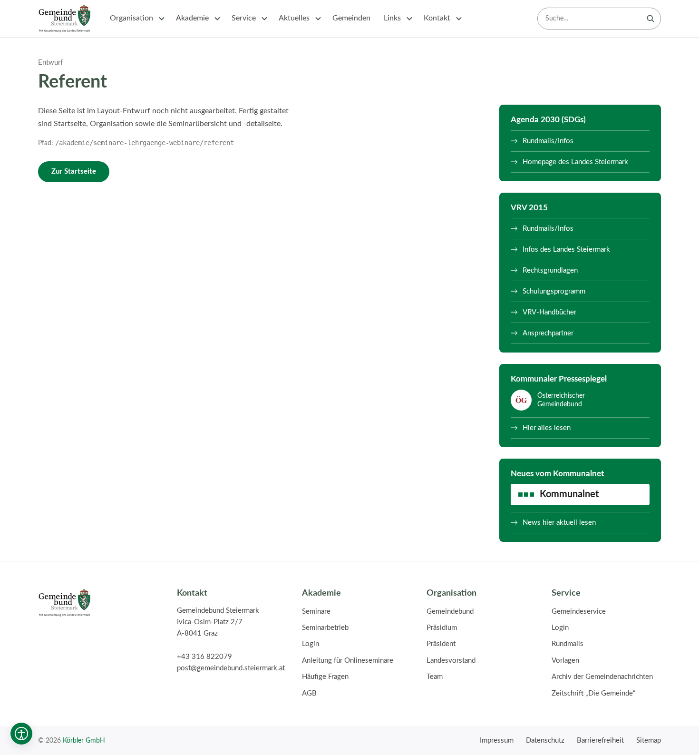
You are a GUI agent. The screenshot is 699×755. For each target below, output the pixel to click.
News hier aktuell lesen (559, 522)
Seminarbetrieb (325, 627)
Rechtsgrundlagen (550, 270)
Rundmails (567, 643)
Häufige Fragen (325, 676)
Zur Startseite (73, 171)
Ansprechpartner (548, 333)
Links (392, 18)
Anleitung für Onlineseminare (347, 660)
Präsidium (442, 627)
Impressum (497, 740)
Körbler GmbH (84, 740)
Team (435, 676)
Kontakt (437, 18)
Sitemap (648, 740)
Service (244, 18)
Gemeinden (351, 18)
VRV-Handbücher (549, 312)
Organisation (131, 18)
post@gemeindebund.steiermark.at (231, 668)
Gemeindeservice (579, 611)
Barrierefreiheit (600, 740)
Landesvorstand (451, 660)
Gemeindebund (450, 611)
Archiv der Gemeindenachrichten (602, 676)
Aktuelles (294, 18)
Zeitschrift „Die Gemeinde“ (593, 693)
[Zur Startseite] (64, 18)
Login (310, 643)
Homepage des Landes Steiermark (575, 162)
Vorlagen (565, 660)
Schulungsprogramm (554, 291)
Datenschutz (545, 740)
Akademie (192, 18)
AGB (309, 693)
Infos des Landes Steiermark (566, 249)
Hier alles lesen (547, 427)
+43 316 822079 (204, 656)
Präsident (441, 643)
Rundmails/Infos (548, 141)
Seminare (316, 611)
